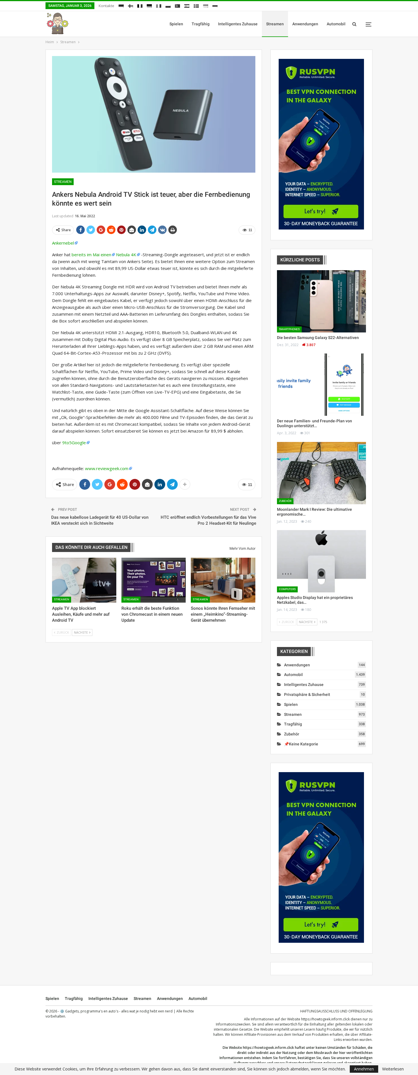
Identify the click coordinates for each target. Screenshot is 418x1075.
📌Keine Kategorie (301, 744)
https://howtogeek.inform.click (325, 1019)
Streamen (275, 24)
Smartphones (289, 329)
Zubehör (285, 501)
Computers (287, 589)
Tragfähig (201, 24)
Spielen (176, 24)
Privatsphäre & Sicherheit (307, 694)
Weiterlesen (393, 1069)
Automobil (336, 24)
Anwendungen (305, 24)
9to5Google (74, 442)
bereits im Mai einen (91, 254)
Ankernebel (63, 243)
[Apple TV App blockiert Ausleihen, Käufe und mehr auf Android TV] (84, 580)
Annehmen (364, 1069)
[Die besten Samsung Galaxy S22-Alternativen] (321, 301)
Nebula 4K (126, 254)
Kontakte (106, 5)
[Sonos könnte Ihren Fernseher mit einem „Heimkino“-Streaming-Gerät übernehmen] (223, 580)
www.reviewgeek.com (106, 468)
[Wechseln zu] (121, 5)
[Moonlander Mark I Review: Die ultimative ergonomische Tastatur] (321, 473)
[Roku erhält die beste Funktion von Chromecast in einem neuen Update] (153, 580)
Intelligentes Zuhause (238, 24)
